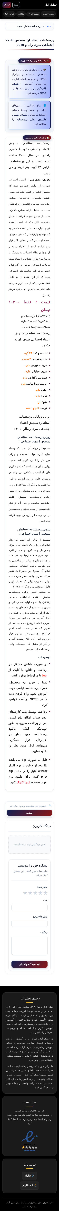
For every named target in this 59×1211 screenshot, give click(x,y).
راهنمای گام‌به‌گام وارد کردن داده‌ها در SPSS (29, 88)
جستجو (29, 812)
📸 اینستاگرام (29, 1185)
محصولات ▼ (33, 14)
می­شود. (27, 751)
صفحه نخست (48, 14)
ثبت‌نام (7, 5)
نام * (45, 900)
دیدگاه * (44, 932)
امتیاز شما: (42, 887)
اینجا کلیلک (23, 782)
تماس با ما (9, 14)
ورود (16, 5)
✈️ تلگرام (29, 1175)
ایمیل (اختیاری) (40, 916)
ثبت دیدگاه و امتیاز (29, 964)
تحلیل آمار (51, 4)
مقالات (21, 14)
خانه (49, 26)
